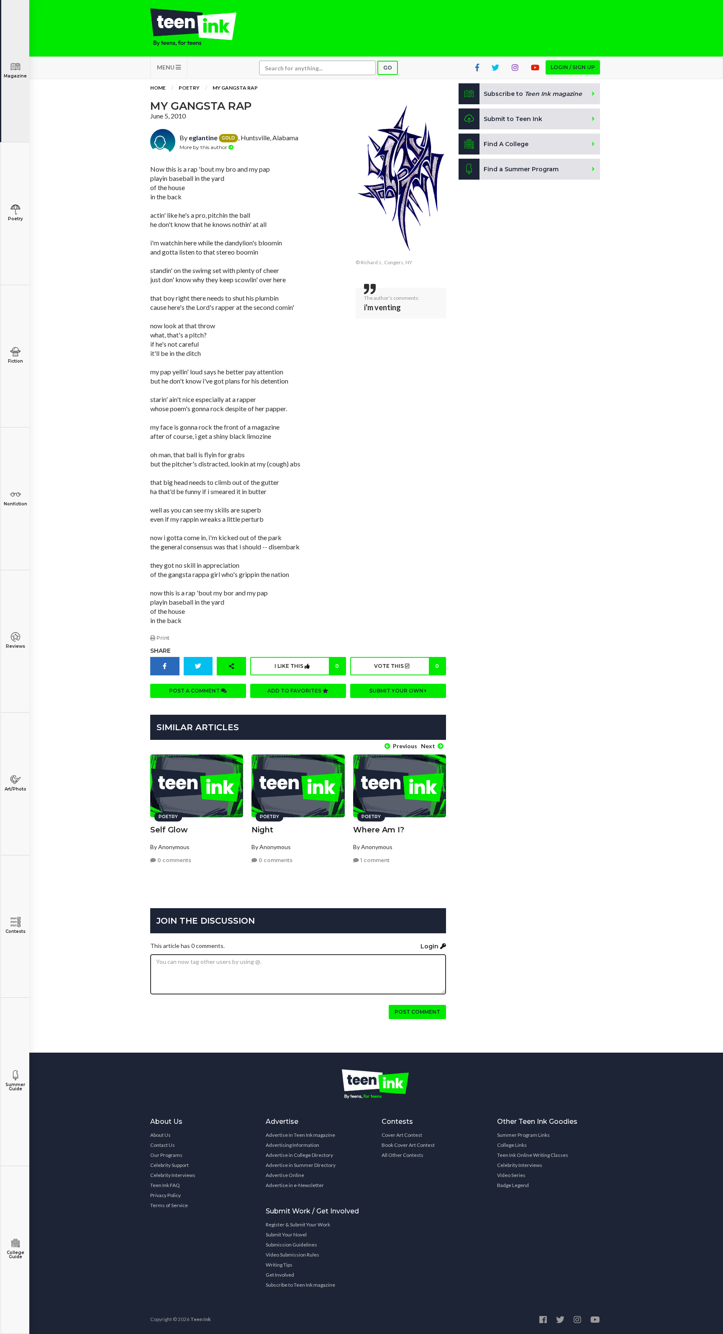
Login (430, 946)
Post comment (417, 1012)
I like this (306, 666)
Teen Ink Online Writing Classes (532, 1155)
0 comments (173, 860)
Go (387, 67)
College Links (512, 1145)
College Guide (15, 1254)
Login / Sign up (573, 67)
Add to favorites (295, 691)
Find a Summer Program (521, 169)
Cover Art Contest (402, 1135)
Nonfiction (15, 504)
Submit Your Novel (286, 1234)
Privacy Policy (165, 1195)
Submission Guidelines (291, 1244)
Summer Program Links (523, 1135)
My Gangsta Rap (235, 88)
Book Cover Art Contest (408, 1145)
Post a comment (195, 691)
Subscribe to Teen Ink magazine (300, 1285)
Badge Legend (513, 1185)
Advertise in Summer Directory (301, 1165)
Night (262, 829)
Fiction (15, 361)
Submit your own (397, 691)
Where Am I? (378, 829)
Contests (15, 931)
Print (162, 638)
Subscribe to (533, 94)
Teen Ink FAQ (165, 1185)
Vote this (406, 666)
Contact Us (162, 1145)
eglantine (203, 138)
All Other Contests (402, 1155)
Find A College (506, 144)
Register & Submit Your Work (298, 1224)
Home (158, 88)
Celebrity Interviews (172, 1175)
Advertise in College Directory (299, 1155)
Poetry (15, 218)
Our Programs (166, 1155)
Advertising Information (292, 1145)
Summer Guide (15, 1087)
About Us (160, 1135)
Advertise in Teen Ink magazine (300, 1135)
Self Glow (169, 829)
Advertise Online (285, 1175)
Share (160, 650)
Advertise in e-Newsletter (295, 1185)
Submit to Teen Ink (513, 119)
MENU (166, 67)
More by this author (203, 147)
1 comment (374, 860)
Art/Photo (15, 789)
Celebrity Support (169, 1165)
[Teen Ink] (201, 27)
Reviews (15, 646)
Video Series (511, 1175)
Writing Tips (279, 1265)
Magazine (15, 76)
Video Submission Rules (292, 1255)
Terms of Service (169, 1205)
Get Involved (280, 1275)
